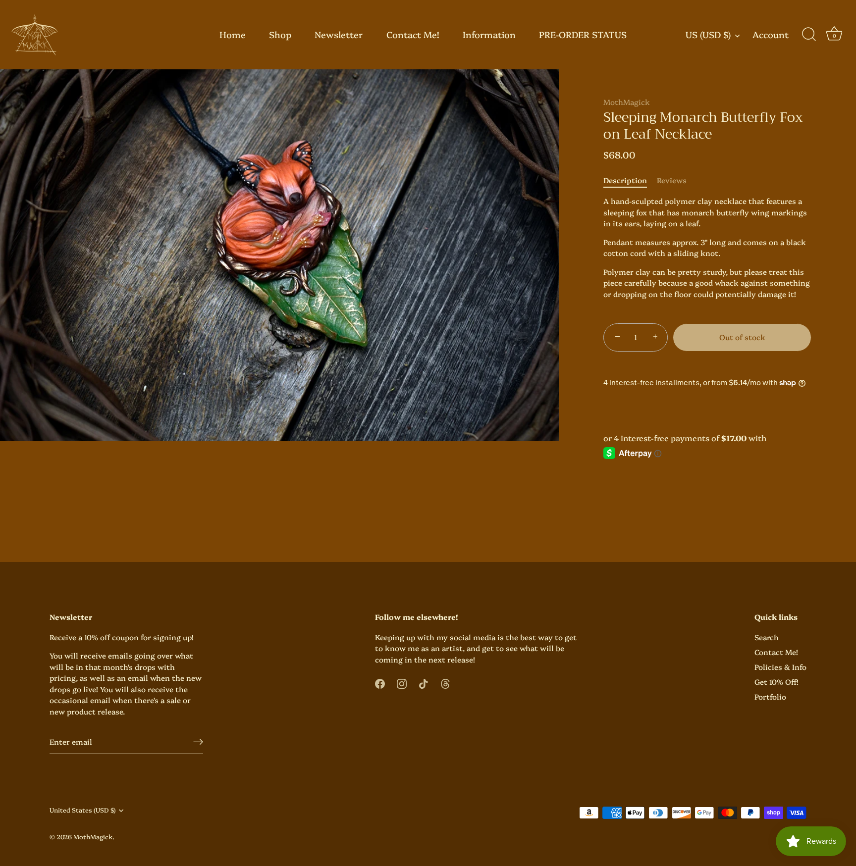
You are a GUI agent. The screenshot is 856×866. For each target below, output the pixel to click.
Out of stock (742, 337)
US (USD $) (708, 35)
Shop (280, 34)
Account (770, 35)
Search (766, 637)
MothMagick (626, 102)
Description (625, 180)
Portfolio (770, 696)
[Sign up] (198, 741)
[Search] (809, 35)
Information (489, 34)
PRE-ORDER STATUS (583, 34)
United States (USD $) (82, 811)
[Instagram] (402, 682)
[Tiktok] (423, 682)
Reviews (672, 180)
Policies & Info (780, 667)
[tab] (630, 180)
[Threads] (445, 682)
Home (232, 34)
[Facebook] (380, 682)
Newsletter (339, 34)
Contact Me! (412, 34)
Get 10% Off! (776, 681)
